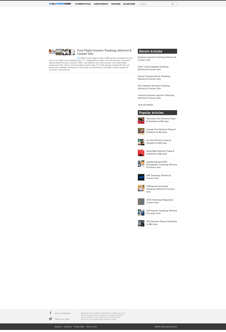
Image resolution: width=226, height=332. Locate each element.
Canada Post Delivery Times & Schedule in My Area (161, 130)
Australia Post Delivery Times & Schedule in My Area (161, 120)
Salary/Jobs (129, 4)
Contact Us (68, 326)
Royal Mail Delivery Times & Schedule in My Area (160, 152)
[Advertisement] (113, 28)
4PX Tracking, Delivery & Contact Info (158, 176)
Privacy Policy (79, 326)
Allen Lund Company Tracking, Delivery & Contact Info (153, 68)
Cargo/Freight (101, 4)
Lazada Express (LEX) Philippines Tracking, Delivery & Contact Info (161, 164)
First (78, 58)
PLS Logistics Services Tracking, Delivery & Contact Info (154, 87)
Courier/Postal (83, 4)
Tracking (115, 4)
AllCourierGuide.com (169, 326)
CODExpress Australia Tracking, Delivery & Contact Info (160, 189)
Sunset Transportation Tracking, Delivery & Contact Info (154, 77)
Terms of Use (91, 326)
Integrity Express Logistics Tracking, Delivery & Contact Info (156, 96)
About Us (58, 326)
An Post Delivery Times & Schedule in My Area (158, 141)
